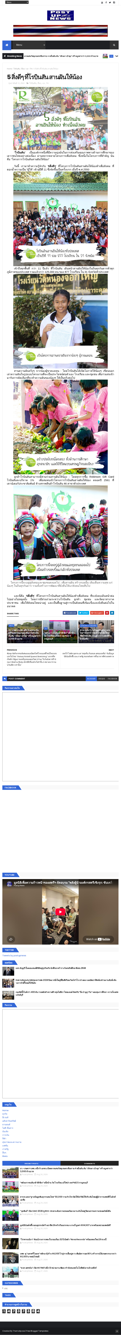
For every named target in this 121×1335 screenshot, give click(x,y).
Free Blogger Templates (37, 1331)
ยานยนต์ (6, 1124)
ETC (6, 1288)
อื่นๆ (22, 68)
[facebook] (106, 2)
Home (9, 68)
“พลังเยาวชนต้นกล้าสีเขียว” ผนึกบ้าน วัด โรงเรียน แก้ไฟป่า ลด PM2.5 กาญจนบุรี (59, 635)
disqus (101, 678)
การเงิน (5, 1135)
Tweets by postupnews (14, 955)
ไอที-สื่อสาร (7, 1128)
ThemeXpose (19, 1331)
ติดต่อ (5, 1156)
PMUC (11, 626)
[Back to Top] (117, 1331)
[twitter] (110, 2)
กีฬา (4, 1138)
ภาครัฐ (5, 1149)
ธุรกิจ (4, 1113)
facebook (112, 678)
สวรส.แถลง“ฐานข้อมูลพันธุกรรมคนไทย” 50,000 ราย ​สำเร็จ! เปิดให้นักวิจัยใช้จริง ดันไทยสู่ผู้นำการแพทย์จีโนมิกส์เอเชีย (96, 634)
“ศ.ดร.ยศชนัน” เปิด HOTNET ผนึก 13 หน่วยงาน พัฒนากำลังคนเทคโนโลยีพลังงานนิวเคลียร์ (58, 1267)
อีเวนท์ (5, 1117)
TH (76, 56)
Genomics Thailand (89, 626)
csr (27, 68)
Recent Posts (31, 1163)
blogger (91, 678)
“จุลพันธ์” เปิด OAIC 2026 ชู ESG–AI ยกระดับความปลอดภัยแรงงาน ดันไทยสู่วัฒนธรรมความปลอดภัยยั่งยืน (65, 1211)
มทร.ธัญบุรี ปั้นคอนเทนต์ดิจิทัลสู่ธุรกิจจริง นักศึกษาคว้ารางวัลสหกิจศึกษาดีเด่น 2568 (51, 968)
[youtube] (102, 2)
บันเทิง (5, 1131)
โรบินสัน (17, 68)
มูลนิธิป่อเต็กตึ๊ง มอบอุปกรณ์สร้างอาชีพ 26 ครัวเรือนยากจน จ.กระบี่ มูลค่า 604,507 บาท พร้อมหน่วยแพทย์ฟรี (65, 1225)
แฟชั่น (5, 1145)
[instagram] (114, 2)
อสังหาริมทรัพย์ (9, 1120)
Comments (89, 1163)
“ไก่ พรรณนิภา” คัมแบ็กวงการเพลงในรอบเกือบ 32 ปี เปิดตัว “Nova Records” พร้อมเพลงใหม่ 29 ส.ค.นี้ (63, 1239)
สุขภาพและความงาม (11, 1142)
